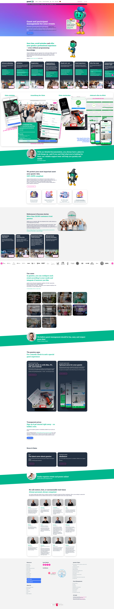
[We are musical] (94, 263)
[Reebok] (74, 263)
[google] (44, 565)
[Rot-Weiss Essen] (84, 263)
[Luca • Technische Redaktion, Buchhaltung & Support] (45, 519)
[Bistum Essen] (35, 263)
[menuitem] (36, 1)
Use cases (42, 4)
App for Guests (28, 569)
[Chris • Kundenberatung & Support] (33, 502)
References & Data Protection (35, 4)
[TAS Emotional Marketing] (108, 263)
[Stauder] (79, 263)
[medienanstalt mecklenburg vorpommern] (99, 263)
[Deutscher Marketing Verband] (15, 263)
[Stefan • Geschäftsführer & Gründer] (70, 540)
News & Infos (28, 564)
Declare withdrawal (30, 581)
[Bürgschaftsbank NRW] (6, 263)
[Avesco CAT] (69, 263)
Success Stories (29, 574)
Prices (48, 4)
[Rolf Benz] (64, 263)
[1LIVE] (20, 263)
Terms (27, 592)
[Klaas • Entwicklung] (33, 519)
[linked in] (45, 565)
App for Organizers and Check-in (31, 568)
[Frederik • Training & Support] (57, 502)
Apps (45, 4)
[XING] (47, 565)
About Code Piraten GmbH (30, 587)
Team (55, 4)
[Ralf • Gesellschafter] (57, 540)
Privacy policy (28, 591)
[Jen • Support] (70, 502)
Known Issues (28, 577)
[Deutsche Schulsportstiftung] (40, 263)
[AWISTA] (104, 263)
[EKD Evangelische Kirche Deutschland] (30, 263)
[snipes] (25, 263)
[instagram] (49, 565)
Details (29, 4)
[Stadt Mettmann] (45, 263)
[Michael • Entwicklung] (70, 519)
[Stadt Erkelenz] (50, 263)
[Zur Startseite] (30, 1)
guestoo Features (29, 573)
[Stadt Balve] (55, 263)
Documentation (29, 565)
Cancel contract (29, 579)
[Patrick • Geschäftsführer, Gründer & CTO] (45, 540)
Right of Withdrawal (29, 593)
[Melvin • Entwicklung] (33, 540)
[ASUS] (10, 263)
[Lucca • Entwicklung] (57, 519)
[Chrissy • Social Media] (45, 502)
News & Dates (51, 4)
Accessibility (28, 572)
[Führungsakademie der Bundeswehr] (59, 263)
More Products (28, 588)
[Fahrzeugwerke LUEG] (89, 263)
